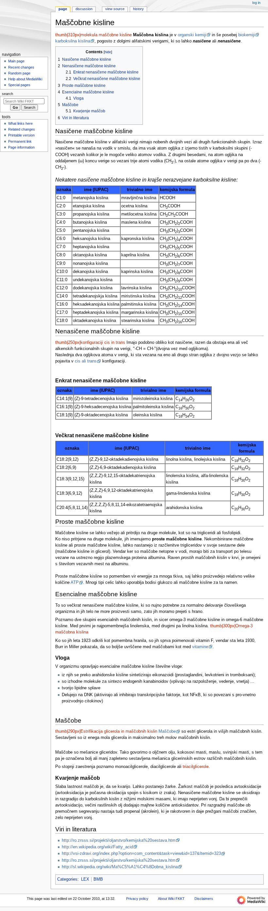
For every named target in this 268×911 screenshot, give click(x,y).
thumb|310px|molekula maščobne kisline (93, 35)
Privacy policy (137, 899)
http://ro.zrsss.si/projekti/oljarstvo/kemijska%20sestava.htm (119, 840)
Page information (21, 147)
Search (7, 94)
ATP (75, 582)
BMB (98, 879)
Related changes (21, 129)
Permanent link (20, 141)
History (138, 9)
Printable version (21, 135)
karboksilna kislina (72, 41)
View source (115, 9)
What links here (20, 123)
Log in (256, 3)
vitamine (200, 647)
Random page (19, 73)
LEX (85, 879)
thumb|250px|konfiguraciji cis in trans (90, 342)
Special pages (19, 85)
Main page (16, 61)
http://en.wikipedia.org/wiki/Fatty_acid (97, 847)
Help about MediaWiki (25, 79)
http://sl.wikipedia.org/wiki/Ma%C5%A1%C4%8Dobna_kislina (120, 867)
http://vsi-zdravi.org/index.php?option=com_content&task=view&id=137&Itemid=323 (141, 853)
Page (63, 9)
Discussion (83, 9)
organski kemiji (192, 35)
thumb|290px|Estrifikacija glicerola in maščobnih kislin (106, 731)
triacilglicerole (196, 766)
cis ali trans (86, 361)
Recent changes (21, 67)
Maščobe (167, 731)
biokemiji (246, 35)
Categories (67, 879)
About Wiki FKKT (171, 899)
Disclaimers (203, 899)
